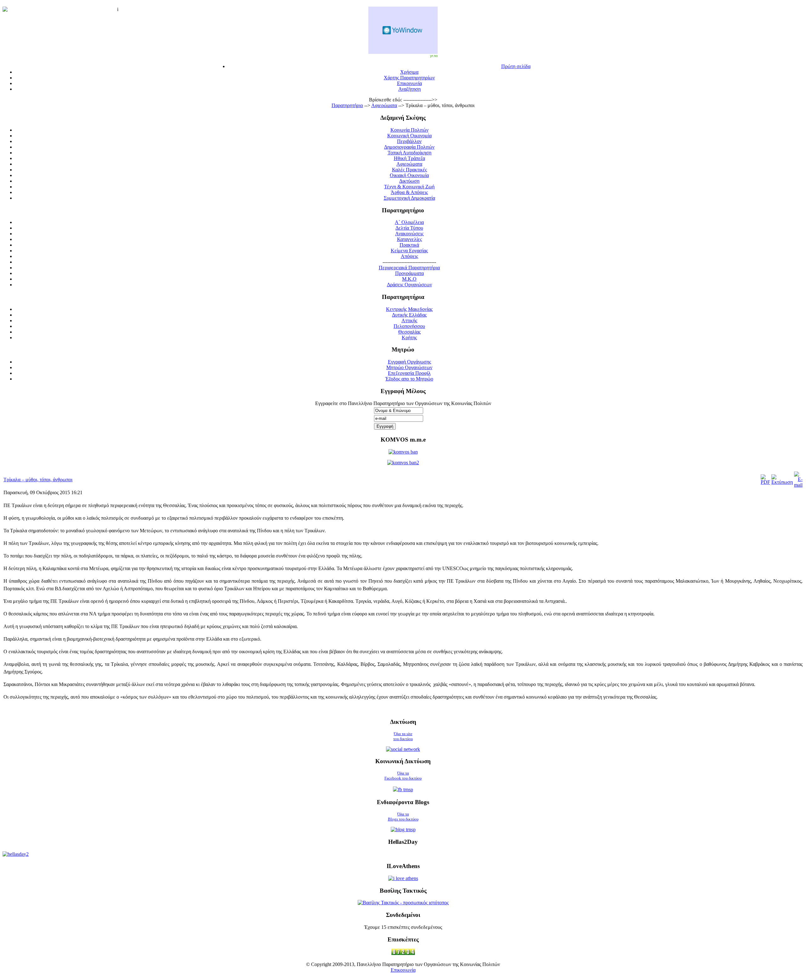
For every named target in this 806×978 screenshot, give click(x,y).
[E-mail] (798, 485)
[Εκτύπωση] (782, 482)
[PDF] (765, 482)
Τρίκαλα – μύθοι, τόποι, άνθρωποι (37, 479)
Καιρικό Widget (403, 30)
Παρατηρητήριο (347, 105)
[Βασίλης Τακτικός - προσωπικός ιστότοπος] (403, 902)
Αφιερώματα (384, 105)
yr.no (434, 56)
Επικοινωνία (403, 970)
